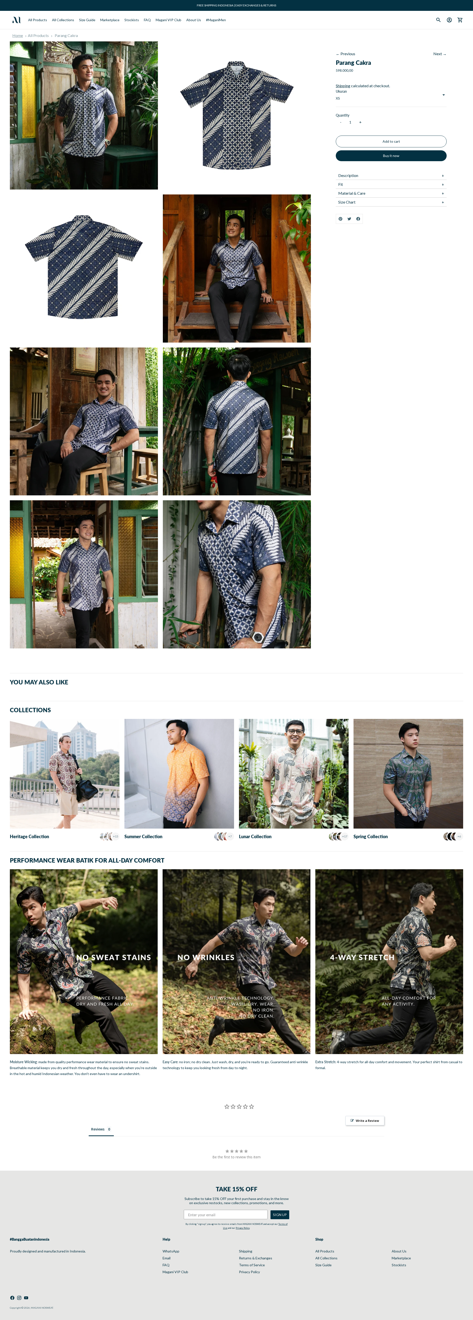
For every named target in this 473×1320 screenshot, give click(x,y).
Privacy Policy (243, 1228)
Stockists (131, 20)
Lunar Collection (255, 836)
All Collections (63, 20)
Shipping (343, 85)
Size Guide (87, 20)
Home (17, 35)
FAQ (147, 20)
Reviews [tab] (97, 1129)
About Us (193, 20)
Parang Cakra (66, 35)
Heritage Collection (29, 836)
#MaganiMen (216, 20)
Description (348, 175)
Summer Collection (143, 836)
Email (166, 1258)
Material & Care (351, 193)
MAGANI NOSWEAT (42, 1307)
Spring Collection (371, 836)
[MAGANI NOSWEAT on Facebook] (12, 1297)
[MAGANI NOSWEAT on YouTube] (26, 1297)
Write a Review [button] (367, 1120)
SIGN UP (280, 1215)
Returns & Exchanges (255, 1258)
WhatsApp (171, 1251)
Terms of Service (252, 1265)
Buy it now (391, 156)
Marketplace (109, 20)
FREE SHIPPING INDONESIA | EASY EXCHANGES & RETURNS (236, 5)
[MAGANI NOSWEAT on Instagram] (19, 1297)
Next (437, 53)
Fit (340, 184)
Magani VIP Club (168, 20)
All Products (37, 20)
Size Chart (346, 202)
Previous (347, 53)
